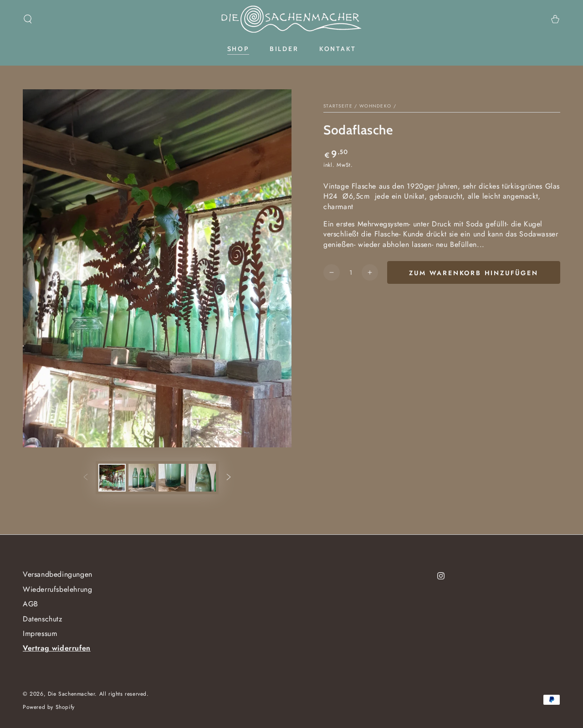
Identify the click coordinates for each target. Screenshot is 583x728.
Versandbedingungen (57, 574)
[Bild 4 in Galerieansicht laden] (202, 478)
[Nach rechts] (229, 478)
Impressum (40, 633)
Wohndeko (375, 106)
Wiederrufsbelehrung (57, 589)
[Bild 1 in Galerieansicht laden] (112, 478)
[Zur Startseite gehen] (291, 19)
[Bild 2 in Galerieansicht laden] (142, 478)
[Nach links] (86, 478)
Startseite (338, 106)
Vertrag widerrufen (57, 648)
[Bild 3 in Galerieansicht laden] (172, 478)
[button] (28, 19)
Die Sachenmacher (71, 694)
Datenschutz (42, 619)
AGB (30, 604)
